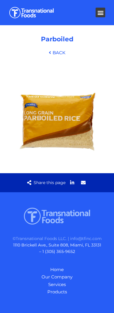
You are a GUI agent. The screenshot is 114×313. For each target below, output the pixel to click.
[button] (100, 12)
